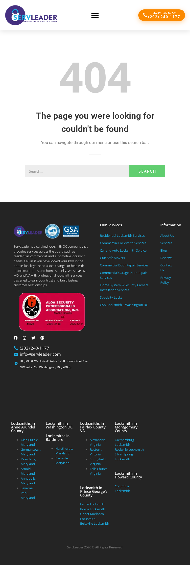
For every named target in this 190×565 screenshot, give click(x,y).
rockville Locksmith (129, 449)
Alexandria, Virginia (98, 442)
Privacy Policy (165, 280)
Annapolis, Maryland (28, 481)
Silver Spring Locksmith (124, 456)
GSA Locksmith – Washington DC (124, 305)
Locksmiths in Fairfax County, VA (93, 427)
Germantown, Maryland (31, 452)
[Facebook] (16, 338)
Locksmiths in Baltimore (58, 437)
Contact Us (166, 267)
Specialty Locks (111, 297)
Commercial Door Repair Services (124, 265)
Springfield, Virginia (98, 461)
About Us (167, 235)
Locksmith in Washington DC (59, 425)
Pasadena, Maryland (28, 461)
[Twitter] (33, 338)
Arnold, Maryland (28, 471)
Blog (163, 250)
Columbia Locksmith (122, 488)
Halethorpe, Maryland (64, 451)
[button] (95, 15)
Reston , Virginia (96, 452)
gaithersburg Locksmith (124, 442)
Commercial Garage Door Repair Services (123, 275)
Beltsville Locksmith (94, 523)
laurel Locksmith (92, 504)
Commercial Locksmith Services (123, 243)
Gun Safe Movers (112, 258)
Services (166, 243)
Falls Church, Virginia (99, 471)
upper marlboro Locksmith (92, 516)
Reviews (166, 258)
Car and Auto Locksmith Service (123, 250)
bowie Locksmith (92, 509)
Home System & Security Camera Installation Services (124, 287)
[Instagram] (24, 338)
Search (147, 171)
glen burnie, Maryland (30, 442)
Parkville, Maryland (62, 460)
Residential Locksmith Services (122, 235)
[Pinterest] (42, 338)
